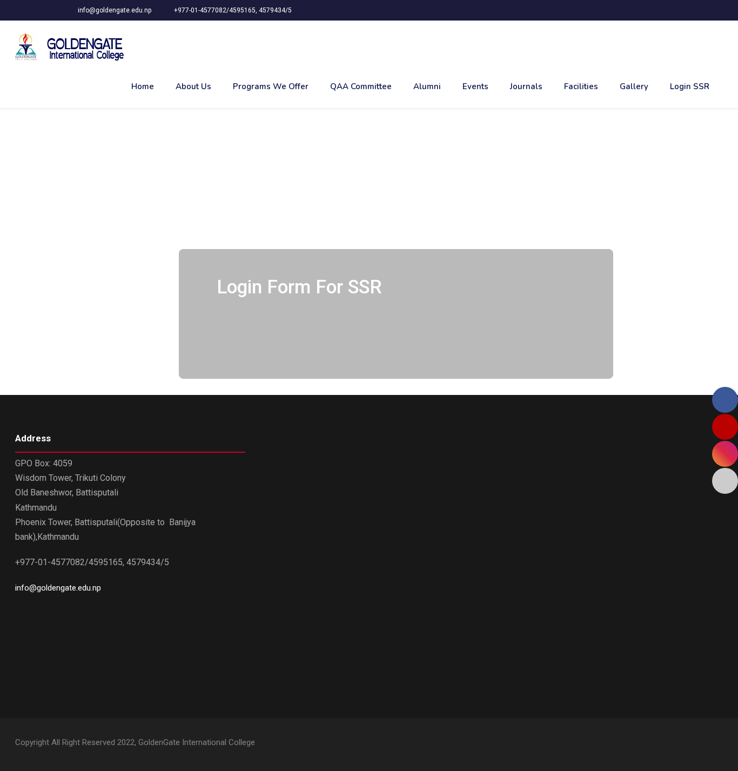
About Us (193, 86)
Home (142, 86)
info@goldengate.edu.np (58, 588)
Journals (526, 86)
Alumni (427, 86)
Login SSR (689, 86)
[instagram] (719, 744)
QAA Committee (361, 86)
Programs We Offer (270, 86)
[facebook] (681, 744)
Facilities (581, 86)
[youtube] (700, 744)
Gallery (634, 86)
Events (475, 86)
